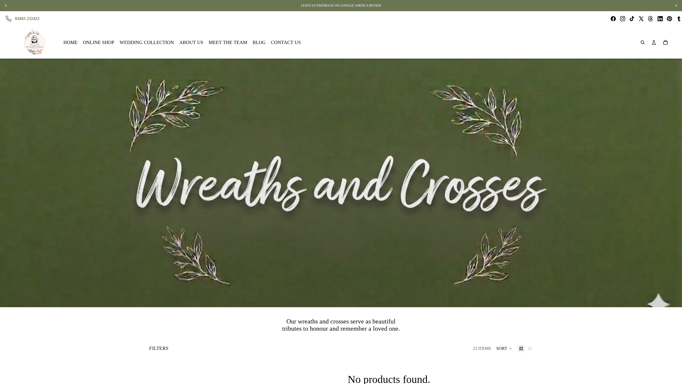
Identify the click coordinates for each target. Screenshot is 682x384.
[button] (504, 348)
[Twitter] (641, 18)
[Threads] (650, 18)
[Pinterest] (669, 18)
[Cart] (665, 42)
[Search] (642, 42)
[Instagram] (622, 18)
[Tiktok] (632, 18)
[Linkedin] (660, 18)
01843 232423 (27, 18)
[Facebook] (613, 18)
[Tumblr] (679, 18)
